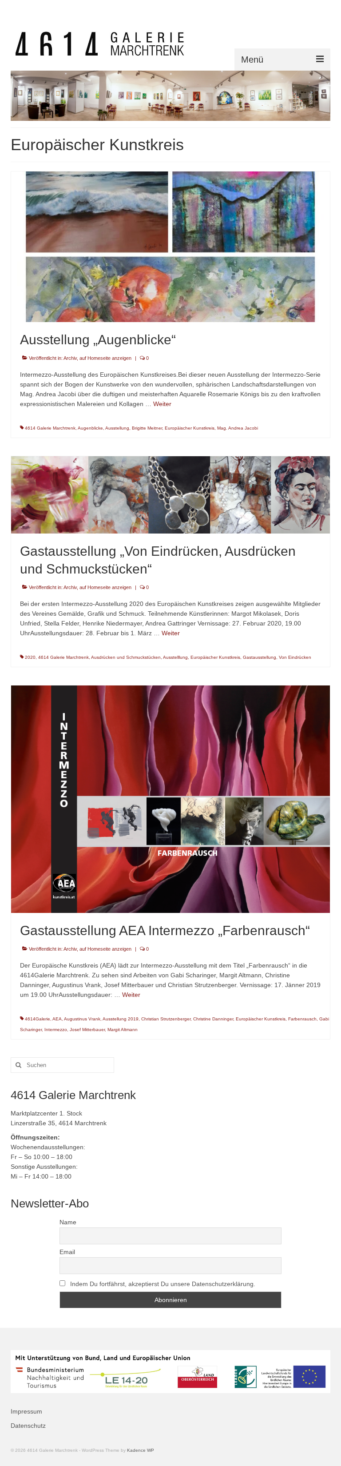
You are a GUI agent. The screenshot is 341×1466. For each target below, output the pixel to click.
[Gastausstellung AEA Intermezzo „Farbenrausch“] (170, 798)
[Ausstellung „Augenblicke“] (170, 246)
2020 (30, 657)
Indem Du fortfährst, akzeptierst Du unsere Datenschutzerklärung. (162, 1283)
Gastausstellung (259, 657)
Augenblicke (90, 428)
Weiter (162, 403)
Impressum (26, 1411)
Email (67, 1251)
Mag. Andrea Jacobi (237, 428)
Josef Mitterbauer (87, 1029)
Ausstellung (117, 428)
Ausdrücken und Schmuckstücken (126, 657)
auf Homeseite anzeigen (105, 358)
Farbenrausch (302, 1018)
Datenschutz (28, 1425)
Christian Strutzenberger (165, 1018)
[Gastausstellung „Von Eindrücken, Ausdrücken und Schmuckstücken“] (170, 494)
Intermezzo (55, 1029)
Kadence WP (140, 1450)
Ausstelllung (175, 657)
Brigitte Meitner (147, 428)
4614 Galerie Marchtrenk (50, 428)
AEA (57, 1018)
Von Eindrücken (295, 657)
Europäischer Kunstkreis (189, 428)
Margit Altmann (122, 1029)
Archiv (70, 358)
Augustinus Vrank (82, 1018)
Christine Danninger (213, 1018)
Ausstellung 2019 (121, 1018)
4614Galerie (37, 1018)
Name (67, 1222)
